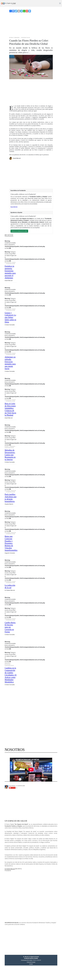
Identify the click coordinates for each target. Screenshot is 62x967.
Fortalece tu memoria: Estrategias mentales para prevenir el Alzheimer (10, 272)
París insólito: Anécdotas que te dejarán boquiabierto (10, 497)
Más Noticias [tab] (9, 235)
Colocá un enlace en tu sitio (19, 231)
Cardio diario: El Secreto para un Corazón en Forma (10, 627)
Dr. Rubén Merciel (10, 869)
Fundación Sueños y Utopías (31, 958)
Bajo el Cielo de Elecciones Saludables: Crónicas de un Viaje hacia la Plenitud (10, 409)
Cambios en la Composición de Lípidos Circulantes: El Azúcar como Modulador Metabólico (10, 675)
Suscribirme (14, 207)
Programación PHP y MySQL (26, 960)
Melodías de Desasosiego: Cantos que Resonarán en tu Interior (10, 454)
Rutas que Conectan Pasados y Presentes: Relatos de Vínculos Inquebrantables (11, 543)
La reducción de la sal (10, 586)
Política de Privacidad (31, 962)
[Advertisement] (31, 24)
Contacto (31, 964)
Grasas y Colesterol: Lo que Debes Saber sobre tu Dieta (10, 317)
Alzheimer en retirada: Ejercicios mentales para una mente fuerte (10, 363)
